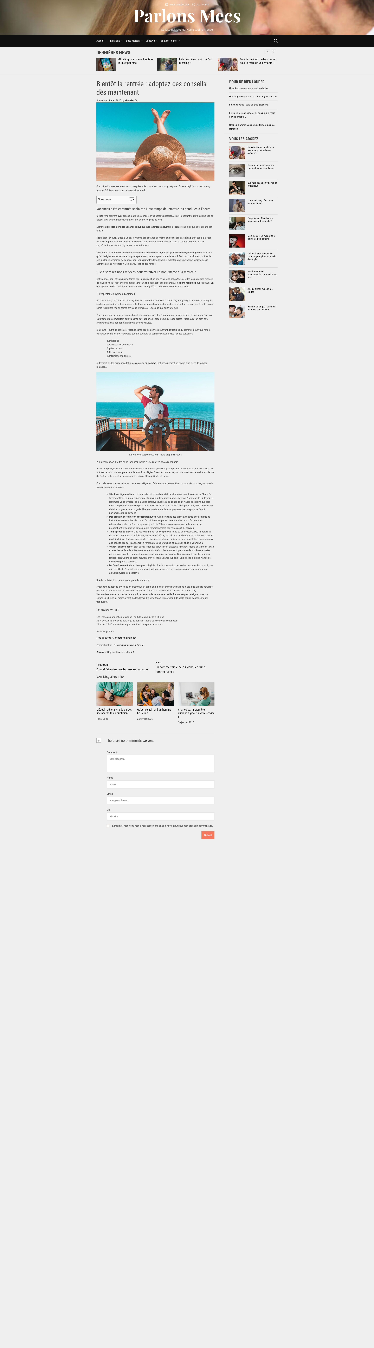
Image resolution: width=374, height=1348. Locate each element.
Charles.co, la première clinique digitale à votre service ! (196, 713)
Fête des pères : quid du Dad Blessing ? (249, 104)
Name (110, 777)
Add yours (148, 741)
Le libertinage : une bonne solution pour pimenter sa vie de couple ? (261, 256)
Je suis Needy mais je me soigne (260, 290)
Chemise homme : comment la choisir (248, 88)
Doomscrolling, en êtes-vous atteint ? (115, 652)
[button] (273, 52)
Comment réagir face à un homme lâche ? (260, 202)
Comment (112, 752)
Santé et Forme (168, 40)
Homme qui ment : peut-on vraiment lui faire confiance (260, 167)
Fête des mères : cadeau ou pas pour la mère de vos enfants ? (197, 61)
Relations (115, 40)
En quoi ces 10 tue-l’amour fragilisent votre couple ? (260, 220)
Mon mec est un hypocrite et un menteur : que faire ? (261, 237)
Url (108, 809)
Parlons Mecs (187, 15)
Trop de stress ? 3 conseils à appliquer (116, 637)
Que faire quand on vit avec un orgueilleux (262, 184)
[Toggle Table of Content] (130, 199)
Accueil (100, 40)
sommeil (152, 363)
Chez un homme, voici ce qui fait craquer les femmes (256, 61)
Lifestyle (150, 40)
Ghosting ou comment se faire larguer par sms (253, 96)
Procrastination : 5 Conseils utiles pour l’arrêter (120, 645)
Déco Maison (133, 40)
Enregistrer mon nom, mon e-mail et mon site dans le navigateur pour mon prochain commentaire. (162, 825)
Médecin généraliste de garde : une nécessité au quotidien (114, 711)
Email (110, 793)
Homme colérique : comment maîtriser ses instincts (261, 308)
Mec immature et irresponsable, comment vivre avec (261, 274)
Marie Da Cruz (132, 100)
